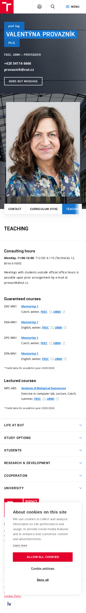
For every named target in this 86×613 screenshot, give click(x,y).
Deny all (43, 579)
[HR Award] (9, 603)
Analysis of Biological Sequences (43, 388)
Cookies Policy (12, 596)
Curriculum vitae (44, 209)
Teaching (73, 209)
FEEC (44, 312)
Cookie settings (42, 568)
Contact (15, 209)
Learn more (20, 545)
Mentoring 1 (29, 306)
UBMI (57, 312)
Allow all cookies (43, 557)
